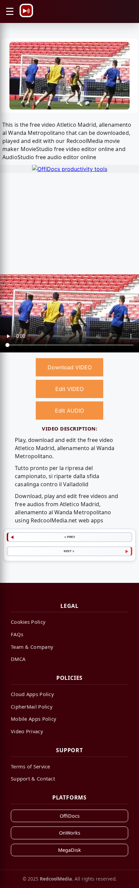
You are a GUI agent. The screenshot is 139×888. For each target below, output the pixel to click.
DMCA (18, 659)
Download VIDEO (70, 367)
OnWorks (69, 833)
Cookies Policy (28, 621)
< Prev (69, 537)
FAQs (17, 634)
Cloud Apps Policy (32, 694)
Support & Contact (33, 778)
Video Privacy (27, 731)
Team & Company (32, 646)
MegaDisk (69, 850)
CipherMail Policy (32, 706)
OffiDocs (70, 816)
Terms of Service (30, 766)
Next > (69, 551)
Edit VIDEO (69, 389)
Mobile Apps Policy (33, 718)
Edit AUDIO (69, 410)
